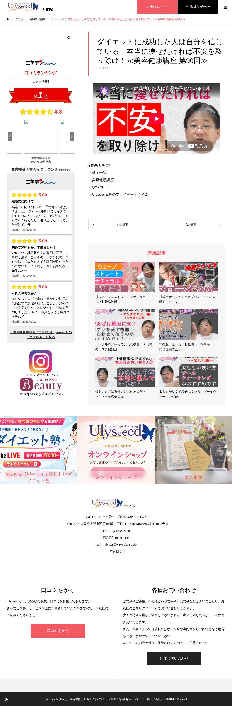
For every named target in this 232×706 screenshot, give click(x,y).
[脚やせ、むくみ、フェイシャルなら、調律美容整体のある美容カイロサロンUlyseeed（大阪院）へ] (32, 6)
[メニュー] (225, 7)
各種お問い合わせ (198, 6)
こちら (53, 375)
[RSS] (7, 699)
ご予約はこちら (157, 6)
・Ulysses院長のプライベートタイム (118, 194)
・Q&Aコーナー (101, 187)
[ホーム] (8, 19)
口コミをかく (58, 631)
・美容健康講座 (101, 180)
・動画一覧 (97, 173)
